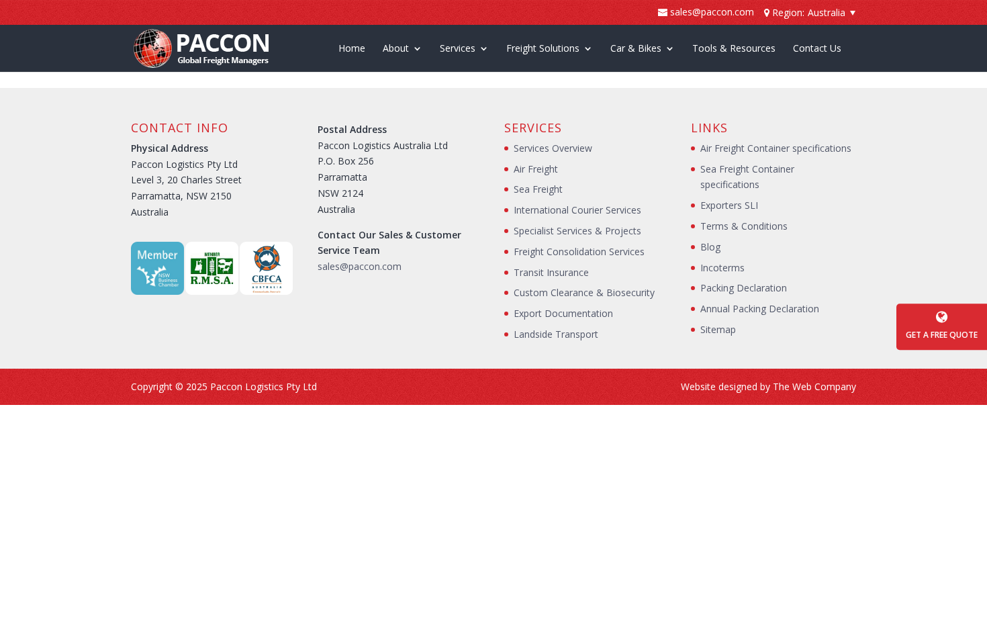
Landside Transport (556, 334)
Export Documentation (563, 313)
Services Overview (553, 148)
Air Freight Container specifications (775, 148)
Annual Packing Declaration (759, 308)
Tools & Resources (733, 49)
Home (351, 49)
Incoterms (722, 267)
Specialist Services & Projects (577, 230)
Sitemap (718, 329)
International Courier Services (577, 209)
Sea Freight (538, 189)
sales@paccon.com (360, 266)
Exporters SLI (729, 205)
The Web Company (814, 386)
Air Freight (536, 169)
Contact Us (817, 49)
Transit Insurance (551, 272)
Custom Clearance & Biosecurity (584, 292)
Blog (710, 246)
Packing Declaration (743, 287)
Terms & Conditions (744, 226)
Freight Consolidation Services (579, 251)
